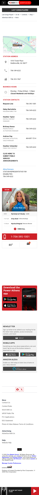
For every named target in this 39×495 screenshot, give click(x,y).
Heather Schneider (10, 146)
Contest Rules (7, 406)
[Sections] (3, 2)
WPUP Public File (8, 413)
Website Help (6, 443)
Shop (31, 14)
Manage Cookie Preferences (11, 463)
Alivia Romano (8, 169)
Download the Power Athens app (11, 290)
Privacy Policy (17, 457)
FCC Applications (8, 417)
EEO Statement (7, 420)
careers (32, 459)
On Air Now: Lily (19, 208)
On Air (17, 14)
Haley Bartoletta (9, 109)
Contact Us (6, 402)
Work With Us (7, 410)
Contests (24, 14)
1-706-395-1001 (20, 236)
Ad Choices (17, 459)
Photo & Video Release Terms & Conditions (17, 424)
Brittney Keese (9, 126)
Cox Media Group (13, 454)
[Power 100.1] (20, 3)
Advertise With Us (7, 17)
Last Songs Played (7, 14)
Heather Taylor (9, 117)
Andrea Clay (7, 136)
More (17, 17)
